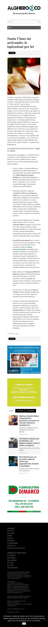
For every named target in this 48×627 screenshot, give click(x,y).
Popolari (20, 410)
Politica (10, 531)
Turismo (10, 541)
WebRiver (17, 612)
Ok (24, 623)
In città (10, 565)
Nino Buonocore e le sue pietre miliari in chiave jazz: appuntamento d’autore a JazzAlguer (29, 461)
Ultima (11, 410)
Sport (9, 536)
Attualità (11, 546)
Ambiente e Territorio (16, 553)
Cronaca (11, 528)
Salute (10, 538)
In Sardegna (12, 543)
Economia (11, 558)
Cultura (10, 533)
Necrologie (12, 568)
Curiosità (11, 555)
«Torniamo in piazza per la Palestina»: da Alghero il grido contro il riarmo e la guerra (29, 442)
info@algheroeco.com (18, 609)
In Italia (10, 563)
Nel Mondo (11, 560)
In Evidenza (30, 410)
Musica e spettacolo (16, 548)
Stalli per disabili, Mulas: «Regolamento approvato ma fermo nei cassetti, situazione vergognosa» (29, 420)
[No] (45, 620)
